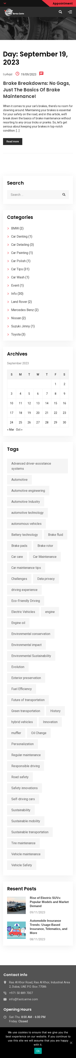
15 (55, 403)
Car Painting (19, 253)
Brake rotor (45, 546)
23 (64, 412)
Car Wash (18, 277)
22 (55, 412)
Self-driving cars (23, 799)
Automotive (19, 480)
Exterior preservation (26, 678)
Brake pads (19, 546)
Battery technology (24, 535)
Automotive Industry (25, 502)
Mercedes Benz (22, 310)
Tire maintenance (23, 843)
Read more (12, 141)
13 (38, 403)
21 (46, 412)
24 (11, 422)
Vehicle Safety (21, 865)
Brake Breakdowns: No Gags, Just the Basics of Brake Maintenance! (36, 90)
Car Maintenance (45, 557)
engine (50, 612)
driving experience (24, 590)
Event (15, 285)
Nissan (16, 318)
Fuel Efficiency (21, 689)
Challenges (19, 579)
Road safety (20, 777)
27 (38, 422)
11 (20, 403)
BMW (15, 228)
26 (29, 422)
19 (29, 412)
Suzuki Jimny (20, 326)
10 (11, 403)
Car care (17, 557)
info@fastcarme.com (23, 999)
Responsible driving (25, 766)
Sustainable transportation (29, 832)
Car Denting (19, 236)
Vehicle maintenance (26, 854)
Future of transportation (28, 700)
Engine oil (18, 623)
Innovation (50, 722)
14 (46, 403)
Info (14, 294)
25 (20, 422)
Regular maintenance (26, 755)
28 (46, 422)
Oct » (19, 429)
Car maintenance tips (26, 568)
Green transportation (25, 711)
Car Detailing (20, 245)
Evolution (17, 667)
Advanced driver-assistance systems (31, 466)
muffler (16, 733)
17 (11, 412)
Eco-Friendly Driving (25, 601)
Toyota (16, 334)
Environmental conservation (30, 634)
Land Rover (19, 302)
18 (20, 412)
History (55, 711)
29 (55, 422)
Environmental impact (26, 645)
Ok (38, 1050)
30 (64, 422)
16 (64, 403)
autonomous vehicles (26, 524)
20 (38, 412)
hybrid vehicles (22, 722)
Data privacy (46, 579)
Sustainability (20, 810)
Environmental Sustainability (31, 656)
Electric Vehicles (23, 612)
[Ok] (71, 1043)
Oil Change (38, 733)
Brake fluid (55, 535)
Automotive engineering (28, 491)
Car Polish (18, 261)
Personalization (22, 744)
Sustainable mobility (25, 821)
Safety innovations (24, 788)
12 (29, 403)
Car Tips (17, 269)
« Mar (10, 429)
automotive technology (27, 513)
